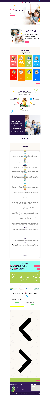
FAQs (29, 2)
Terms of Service (38, 393)
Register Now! (38, 2)
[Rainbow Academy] (12, 2)
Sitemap (35, 393)
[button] (25, 329)
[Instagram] (39, 0)
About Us (25, 2)
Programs (27, 2)
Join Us (32, 2)
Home (22, 2)
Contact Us (35, 2)
